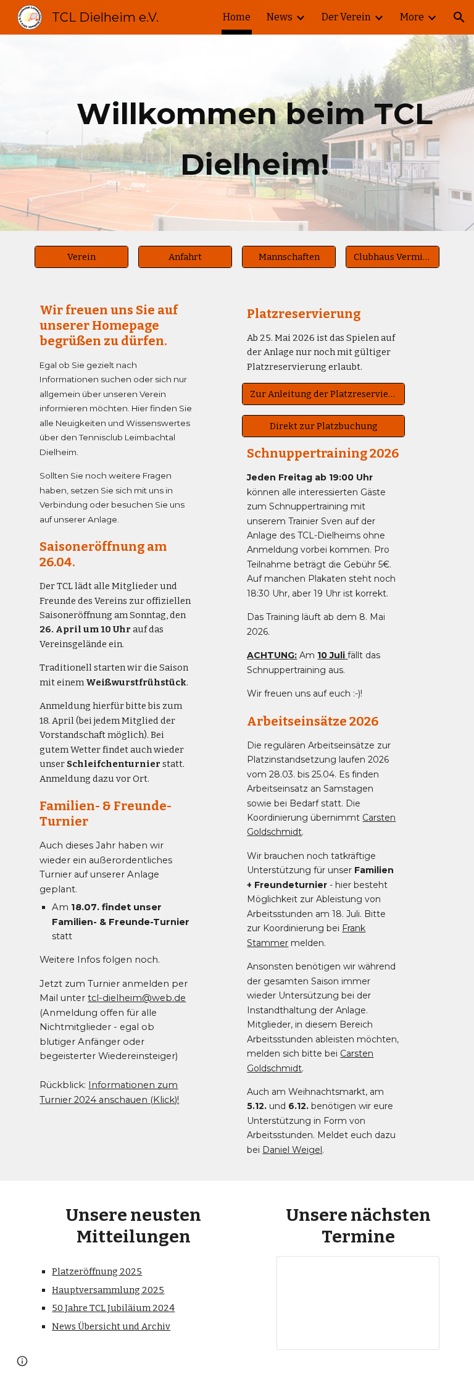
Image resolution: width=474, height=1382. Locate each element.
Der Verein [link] (346, 17)
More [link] (412, 17)
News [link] (280, 17)
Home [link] (237, 17)
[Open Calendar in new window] (416, 1272)
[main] (254, 132)
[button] (459, 17)
